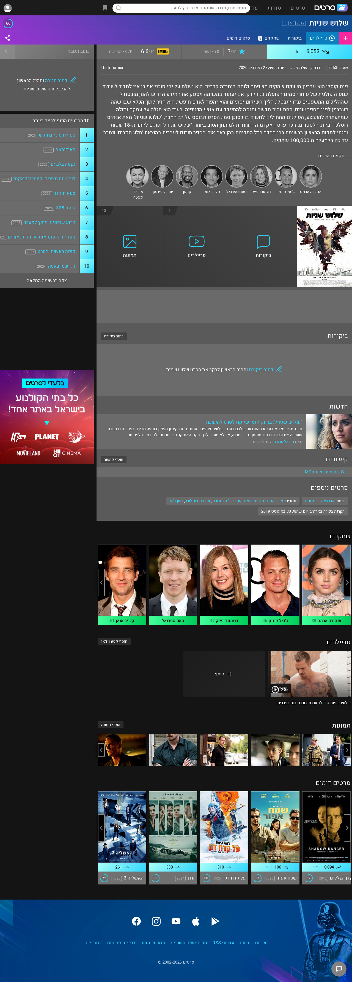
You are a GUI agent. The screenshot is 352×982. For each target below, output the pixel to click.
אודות (260, 942)
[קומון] (187, 167)
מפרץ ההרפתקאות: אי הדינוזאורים (41, 237)
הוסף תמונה (110, 725)
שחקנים (269, 38)
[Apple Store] (196, 921)
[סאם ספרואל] (236, 167)
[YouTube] (176, 921)
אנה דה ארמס (329, 621)
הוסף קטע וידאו (114, 641)
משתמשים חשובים (189, 942)
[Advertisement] (224, 306)
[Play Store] (216, 921)
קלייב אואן (125, 621)
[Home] (331, 8)
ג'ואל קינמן (278, 621)
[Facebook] (136, 921)
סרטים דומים (238, 38)
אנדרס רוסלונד (197, 501)
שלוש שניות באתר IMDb (325, 472)
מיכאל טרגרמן (283, 442)
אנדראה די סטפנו (268, 501)
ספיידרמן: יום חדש (57, 135)
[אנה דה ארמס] (310, 167)
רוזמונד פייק (227, 621)
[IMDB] (162, 52)
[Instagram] (156, 921)
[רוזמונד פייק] (261, 167)
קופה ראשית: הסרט (56, 251)
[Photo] (326, 750)
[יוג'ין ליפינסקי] (162, 167)
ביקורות (295, 38)
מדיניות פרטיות (122, 942)
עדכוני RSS (223, 942)
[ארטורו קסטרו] (137, 167)
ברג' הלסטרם (223, 501)
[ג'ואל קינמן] (286, 167)
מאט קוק (244, 501)
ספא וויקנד (64, 193)
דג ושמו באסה (61, 266)
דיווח (244, 942)
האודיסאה (65, 149)
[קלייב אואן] (211, 167)
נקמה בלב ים (63, 164)
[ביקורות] (263, 209)
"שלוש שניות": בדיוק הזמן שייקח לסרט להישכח (254, 422)
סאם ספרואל (173, 621)
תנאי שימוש (153, 942)
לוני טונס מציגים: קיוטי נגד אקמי (44, 178)
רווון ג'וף (176, 501)
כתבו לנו (93, 942)
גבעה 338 (65, 207)
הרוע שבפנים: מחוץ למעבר (49, 222)
